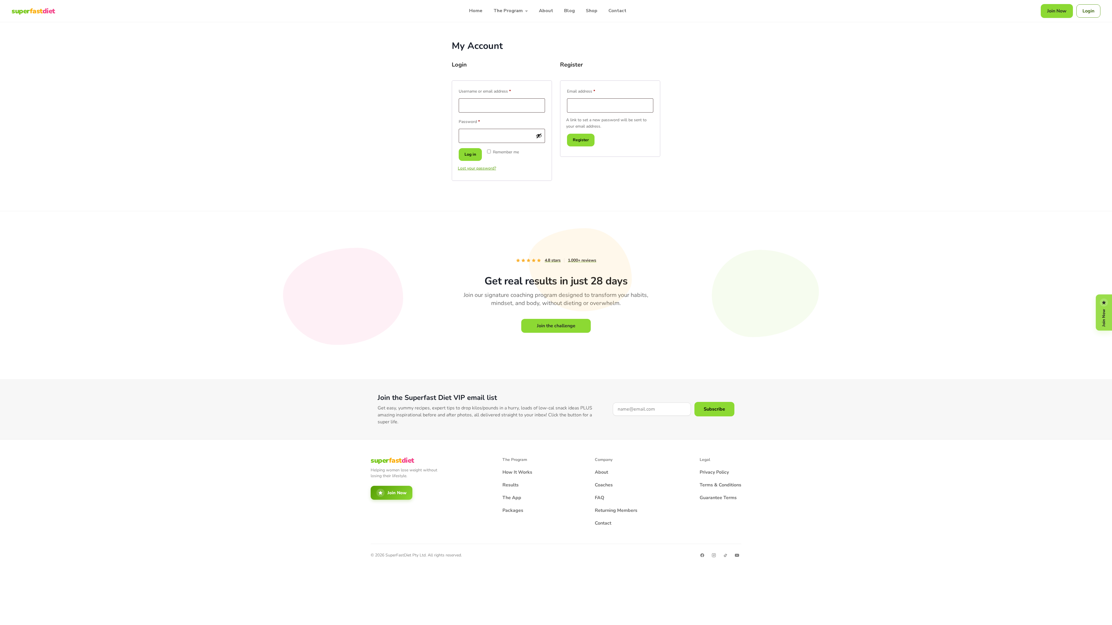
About (546, 11)
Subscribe (714, 409)
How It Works (517, 472)
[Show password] (539, 136)
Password (477, 121)
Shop (591, 11)
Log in (470, 154)
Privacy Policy (714, 472)
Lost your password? (477, 168)
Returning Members (616, 510)
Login (1088, 11)
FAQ (599, 498)
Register (581, 140)
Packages (512, 510)
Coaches (604, 485)
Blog (569, 11)
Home (475, 11)
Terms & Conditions (720, 485)
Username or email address (492, 90)
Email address (589, 90)
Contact (617, 11)
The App (511, 498)
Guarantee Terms (718, 498)
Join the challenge (556, 326)
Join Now (1057, 11)
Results (510, 485)
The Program (508, 11)
